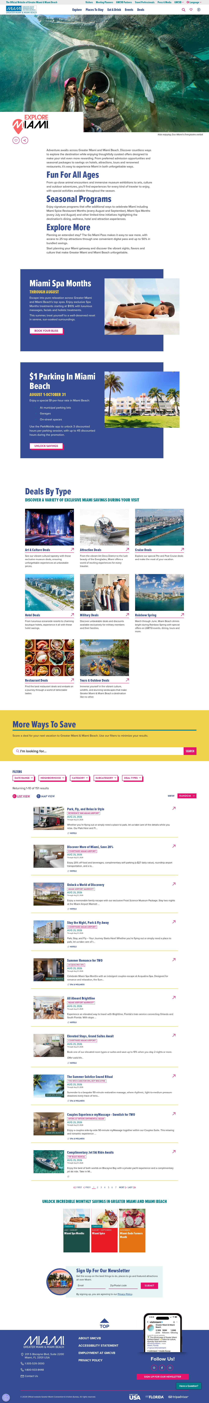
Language (194, 2)
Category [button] (78, 778)
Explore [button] (77, 9)
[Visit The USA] (135, 1397)
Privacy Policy (125, 1294)
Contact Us (31, 1376)
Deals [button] (140, 9)
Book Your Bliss (46, 331)
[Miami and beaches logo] (44, 1342)
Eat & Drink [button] (114, 9)
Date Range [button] (22, 778)
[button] (183, 10)
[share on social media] (24, 140)
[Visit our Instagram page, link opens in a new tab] (154, 1368)
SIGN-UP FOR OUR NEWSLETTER (162, 1377)
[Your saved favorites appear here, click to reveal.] (191, 10)
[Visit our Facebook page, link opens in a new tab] (162, 1368)
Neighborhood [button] (51, 778)
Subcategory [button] (104, 778)
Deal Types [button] (131, 778)
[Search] (190, 751)
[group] (76, 1230)
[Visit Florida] (154, 1397)
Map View (48, 796)
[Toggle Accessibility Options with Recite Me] (199, 10)
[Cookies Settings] (6, 1397)
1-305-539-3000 (34, 1363)
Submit (149, 1285)
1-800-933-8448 (34, 1370)
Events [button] (129, 9)
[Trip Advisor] (178, 1397)
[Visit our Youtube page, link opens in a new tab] (170, 1368)
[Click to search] (18, 751)
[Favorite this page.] (16, 140)
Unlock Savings (46, 446)
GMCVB (177, 2)
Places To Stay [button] (94, 9)
